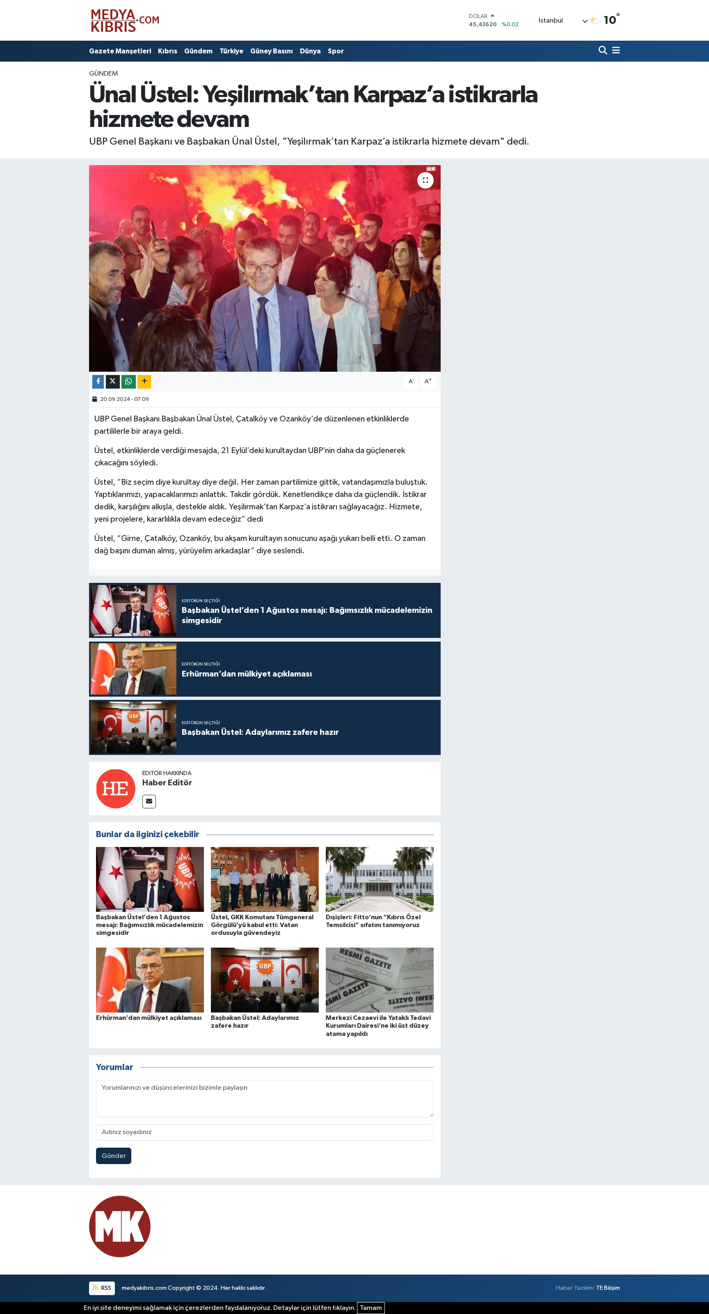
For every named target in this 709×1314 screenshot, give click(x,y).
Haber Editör (167, 783)
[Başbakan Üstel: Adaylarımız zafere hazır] (265, 979)
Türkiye (231, 51)
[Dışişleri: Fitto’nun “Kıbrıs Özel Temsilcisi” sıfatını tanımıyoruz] (380, 879)
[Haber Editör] (115, 788)
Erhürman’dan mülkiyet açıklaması (148, 1018)
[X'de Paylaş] (113, 382)
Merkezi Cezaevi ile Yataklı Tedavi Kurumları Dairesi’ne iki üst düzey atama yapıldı (378, 1026)
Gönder (114, 1156)
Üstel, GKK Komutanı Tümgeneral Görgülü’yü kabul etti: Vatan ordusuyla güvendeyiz (262, 925)
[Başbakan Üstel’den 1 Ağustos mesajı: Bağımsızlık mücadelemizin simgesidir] (150, 879)
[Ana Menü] (614, 51)
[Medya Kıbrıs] (141, 20)
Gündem (198, 51)
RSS (105, 1288)
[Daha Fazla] (144, 382)
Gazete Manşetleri (120, 51)
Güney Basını (271, 51)
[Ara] (604, 51)
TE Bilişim (608, 1288)
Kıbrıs (167, 51)
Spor (336, 51)
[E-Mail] (149, 801)
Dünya (310, 51)
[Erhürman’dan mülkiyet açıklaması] (150, 979)
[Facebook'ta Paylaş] (98, 382)
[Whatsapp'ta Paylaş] (128, 382)
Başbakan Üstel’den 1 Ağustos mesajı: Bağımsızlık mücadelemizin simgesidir (149, 925)
